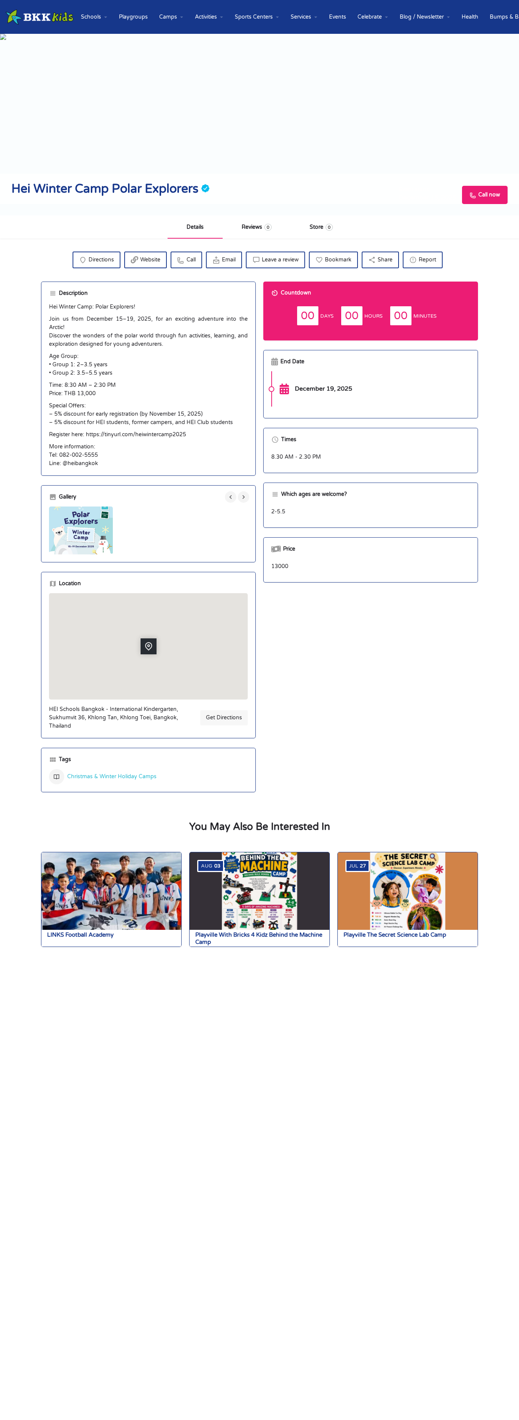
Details (195, 227)
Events (337, 17)
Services (301, 17)
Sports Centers (254, 17)
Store (320, 227)
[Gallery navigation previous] (231, 497)
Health (470, 17)
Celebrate (370, 17)
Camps (168, 17)
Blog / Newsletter (422, 17)
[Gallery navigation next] (244, 497)
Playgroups (133, 17)
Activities (206, 17)
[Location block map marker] (148, 646)
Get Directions (224, 717)
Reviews (255, 227)
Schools (91, 17)
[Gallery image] (81, 530)
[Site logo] (40, 16)
